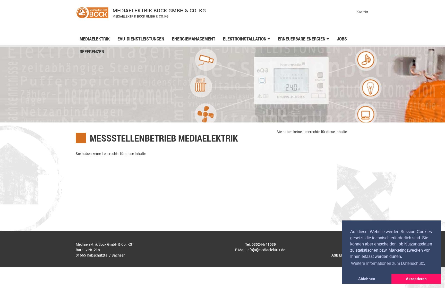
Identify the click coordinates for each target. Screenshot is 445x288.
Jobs (342, 39)
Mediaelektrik (95, 39)
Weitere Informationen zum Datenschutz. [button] (388, 263)
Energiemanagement (193, 39)
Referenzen (92, 51)
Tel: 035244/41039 (260, 244)
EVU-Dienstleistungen (140, 39)
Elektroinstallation (245, 39)
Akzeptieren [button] (416, 279)
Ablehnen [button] (366, 279)
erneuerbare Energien (302, 39)
